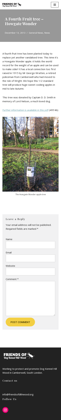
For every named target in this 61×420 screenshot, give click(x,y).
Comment (12, 279)
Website (10, 265)
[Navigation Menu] (55, 4)
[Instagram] (5, 410)
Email (9, 252)
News (47, 32)
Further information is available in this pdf (25, 110)
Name (9, 239)
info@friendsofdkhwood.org (18, 394)
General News (36, 32)
